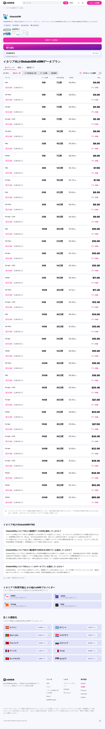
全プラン (9, 67)
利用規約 (66, 689)
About (48, 696)
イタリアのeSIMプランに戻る (14, 8)
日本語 (83, 687)
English (83, 683)
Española (84, 694)
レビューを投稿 (94, 3)
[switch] (99, 73)
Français (83, 690)
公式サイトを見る (51, 40)
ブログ (48, 687)
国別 (20, 67)
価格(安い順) (17, 73)
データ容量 (43, 73)
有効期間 (54, 73)
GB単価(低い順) (31, 73)
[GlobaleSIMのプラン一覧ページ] (16, 32)
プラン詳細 (94, 87)
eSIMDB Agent (51, 700)
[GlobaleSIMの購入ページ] (25, 32)
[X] (100, 720)
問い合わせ (67, 693)
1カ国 (65, 3)
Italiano (83, 697)
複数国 (71, 3)
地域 (47, 683)
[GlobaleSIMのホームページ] (7, 32)
